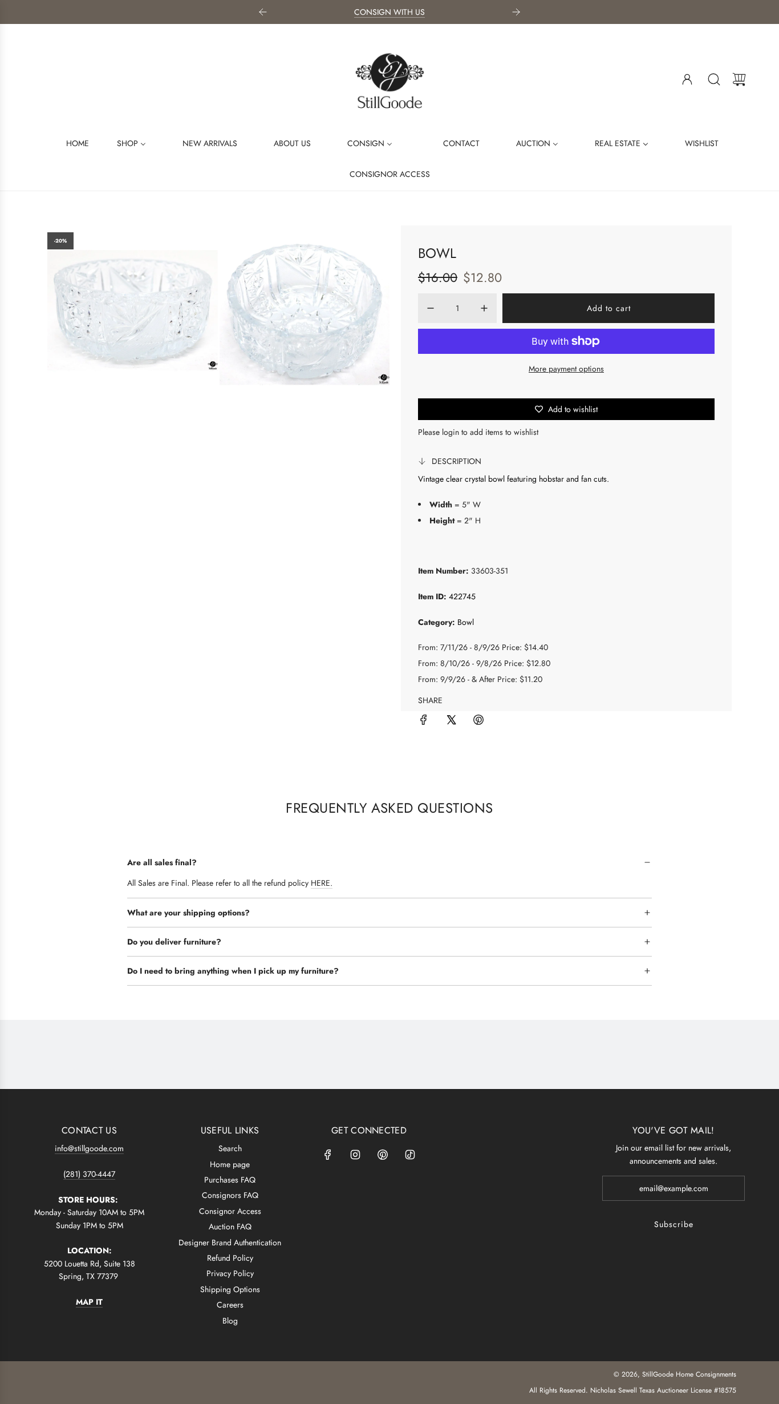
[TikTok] (410, 1154)
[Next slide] (516, 12)
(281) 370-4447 (89, 1174)
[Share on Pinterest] (478, 721)
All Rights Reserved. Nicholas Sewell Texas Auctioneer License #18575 (632, 1390)
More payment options (566, 368)
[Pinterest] (382, 1154)
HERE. (321, 883)
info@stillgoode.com (89, 1148)
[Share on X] (451, 721)
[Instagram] (355, 1154)
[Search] (714, 79)
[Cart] (739, 79)
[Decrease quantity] (430, 308)
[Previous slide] (263, 12)
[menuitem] (70, 142)
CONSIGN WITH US (389, 12)
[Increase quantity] (484, 308)
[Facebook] (327, 1154)
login (450, 432)
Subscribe (673, 1224)
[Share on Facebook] (423, 721)
